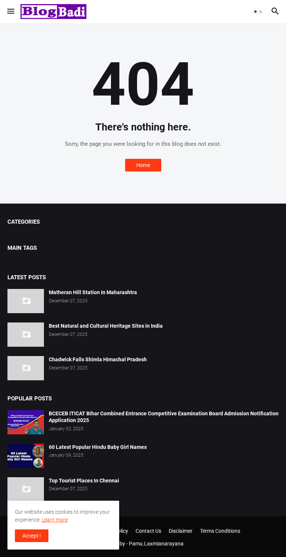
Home (143, 165)
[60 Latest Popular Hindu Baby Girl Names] (25, 456)
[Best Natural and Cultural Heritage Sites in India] (25, 334)
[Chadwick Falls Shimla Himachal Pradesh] (25, 368)
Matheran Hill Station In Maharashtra (93, 292)
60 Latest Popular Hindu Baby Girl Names (98, 447)
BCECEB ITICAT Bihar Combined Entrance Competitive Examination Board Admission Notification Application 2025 (164, 417)
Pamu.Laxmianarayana (156, 544)
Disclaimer (181, 531)
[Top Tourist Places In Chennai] (25, 489)
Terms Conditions (220, 531)
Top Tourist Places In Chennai (84, 481)
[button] (10, 11)
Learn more (55, 520)
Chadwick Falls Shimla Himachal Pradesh (98, 359)
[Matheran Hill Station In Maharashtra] (25, 301)
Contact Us (148, 531)
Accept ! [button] (31, 536)
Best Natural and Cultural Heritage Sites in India (106, 326)
